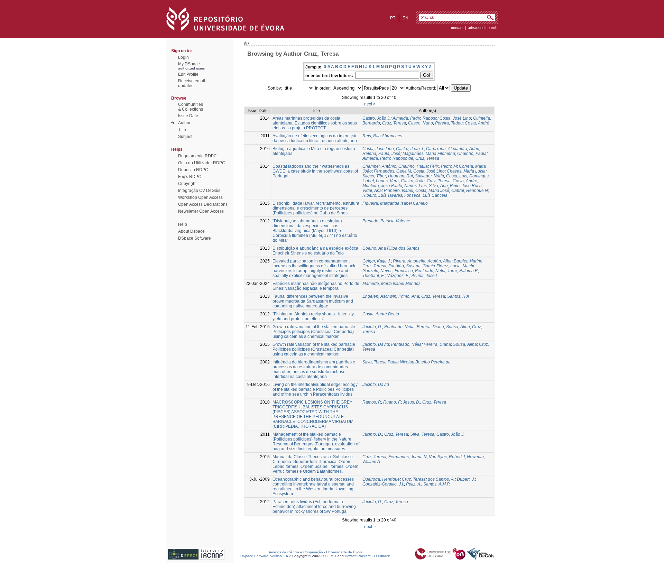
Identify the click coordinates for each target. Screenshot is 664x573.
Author (184, 122)
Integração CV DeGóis (199, 190)
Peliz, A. (413, 484)
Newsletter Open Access (201, 211)
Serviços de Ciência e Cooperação (295, 552)
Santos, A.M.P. (436, 484)
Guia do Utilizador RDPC (201, 162)
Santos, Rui (458, 296)
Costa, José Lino (455, 118)
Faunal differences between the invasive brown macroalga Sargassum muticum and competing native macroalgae (313, 301)
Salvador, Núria (429, 176)
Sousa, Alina (458, 326)
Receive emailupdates (191, 83)
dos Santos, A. (441, 479)
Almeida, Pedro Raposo (415, 118)
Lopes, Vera (387, 180)
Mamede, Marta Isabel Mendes (391, 283)
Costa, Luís (456, 176)
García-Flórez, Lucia (442, 266)
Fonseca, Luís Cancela (426, 195)
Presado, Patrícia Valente (386, 221)
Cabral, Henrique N (469, 190)
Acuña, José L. (425, 275)
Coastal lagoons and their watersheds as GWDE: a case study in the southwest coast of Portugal (315, 171)
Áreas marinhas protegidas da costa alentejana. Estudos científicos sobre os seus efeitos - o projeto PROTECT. (315, 123)
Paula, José (389, 153)
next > (370, 104)
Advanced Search (482, 28)
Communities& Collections (190, 107)
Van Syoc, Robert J (447, 456)
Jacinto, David (375, 344)
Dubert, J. (466, 479)
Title (182, 129)
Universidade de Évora (344, 552)
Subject (185, 136)
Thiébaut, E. (373, 275)
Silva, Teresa (422, 434)
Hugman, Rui (400, 176)
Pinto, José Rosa (466, 185)
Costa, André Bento (380, 314)
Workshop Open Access (200, 197)
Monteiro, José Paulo (382, 185)
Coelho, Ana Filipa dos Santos (390, 248)
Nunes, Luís (415, 185)
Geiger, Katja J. (376, 261)
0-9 (327, 66)
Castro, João (413, 180)
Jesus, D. (411, 402)
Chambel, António (379, 166)
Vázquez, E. (398, 275)
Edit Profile (188, 74)
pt (392, 18)
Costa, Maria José (432, 190)
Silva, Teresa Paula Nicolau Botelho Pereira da (406, 362)
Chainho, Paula (472, 153)
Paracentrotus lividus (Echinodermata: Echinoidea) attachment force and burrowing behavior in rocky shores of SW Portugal (314, 506)
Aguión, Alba (439, 261)
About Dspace (191, 231)
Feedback (382, 556)
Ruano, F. (392, 402)
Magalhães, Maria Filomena (429, 153)
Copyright (187, 183)
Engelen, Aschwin (379, 296)
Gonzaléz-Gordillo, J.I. (383, 484)
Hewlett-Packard (358, 556)
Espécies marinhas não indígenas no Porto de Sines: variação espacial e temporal (316, 286)
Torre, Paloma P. (463, 270)
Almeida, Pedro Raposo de (387, 158)
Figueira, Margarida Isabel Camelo (395, 203)
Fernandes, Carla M (392, 171)
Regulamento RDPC (197, 156)
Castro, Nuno (420, 123)
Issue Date (188, 115)
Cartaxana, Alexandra (446, 148)
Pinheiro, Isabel (398, 190)
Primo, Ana (408, 296)
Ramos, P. (371, 402)
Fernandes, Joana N (407, 456)
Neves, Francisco (396, 270)
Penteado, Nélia (430, 270)
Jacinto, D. (372, 326)
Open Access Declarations (203, 204)
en (405, 18)
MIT (333, 556)
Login (183, 57)
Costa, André (477, 123)
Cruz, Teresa (394, 123)
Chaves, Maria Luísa (466, 171)
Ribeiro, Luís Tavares (382, 195)
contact (457, 28)
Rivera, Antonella (409, 261)
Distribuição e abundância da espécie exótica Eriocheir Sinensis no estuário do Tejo (315, 251)
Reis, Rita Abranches (382, 135)
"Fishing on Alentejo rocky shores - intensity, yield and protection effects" (313, 316)
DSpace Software (194, 238)
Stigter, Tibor (374, 176)
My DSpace (189, 64)
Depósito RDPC (193, 169)
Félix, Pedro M (443, 166)
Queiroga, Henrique (381, 479)
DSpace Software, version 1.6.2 (265, 556)
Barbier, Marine (468, 261)
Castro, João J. (376, 118)
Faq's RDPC (189, 176)
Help (182, 224)
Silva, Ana (438, 185)
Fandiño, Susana (404, 266)
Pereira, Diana (430, 326)
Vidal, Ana (372, 190)
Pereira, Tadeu (449, 123)
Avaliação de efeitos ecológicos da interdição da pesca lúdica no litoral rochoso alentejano (315, 138)
